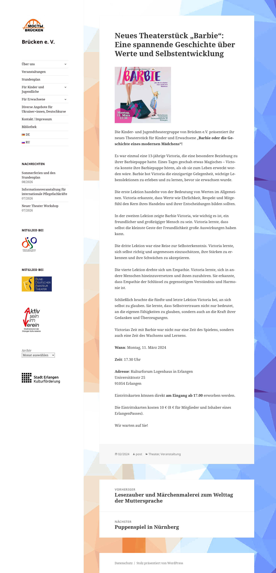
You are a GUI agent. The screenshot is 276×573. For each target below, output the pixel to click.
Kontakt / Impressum (37, 119)
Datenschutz (124, 563)
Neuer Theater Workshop (40, 206)
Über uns (28, 64)
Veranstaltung (171, 454)
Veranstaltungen (34, 72)
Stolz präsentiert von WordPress (159, 563)
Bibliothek (29, 127)
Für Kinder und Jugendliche (33, 89)
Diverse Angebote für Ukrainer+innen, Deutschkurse (44, 109)
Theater (154, 454)
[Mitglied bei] (29, 244)
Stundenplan (31, 79)
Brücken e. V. (38, 41)
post (139, 454)
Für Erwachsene (33, 99)
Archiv (26, 350)
